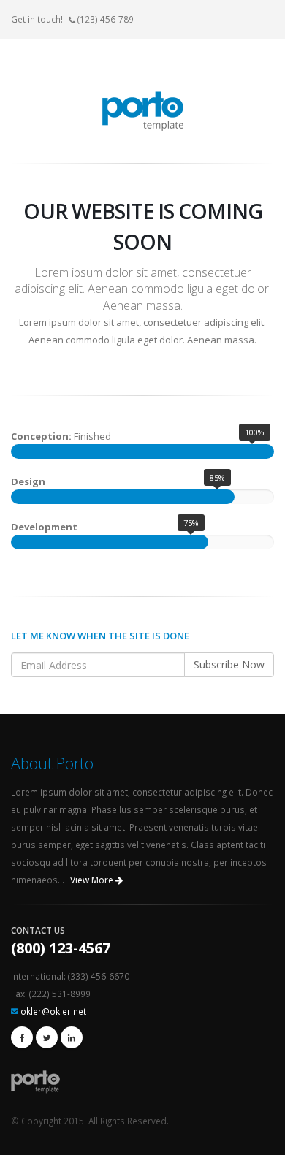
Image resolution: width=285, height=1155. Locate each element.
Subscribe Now (229, 664)
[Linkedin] (72, 1037)
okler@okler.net (53, 1011)
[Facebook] (22, 1037)
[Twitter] (47, 1037)
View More (92, 880)
